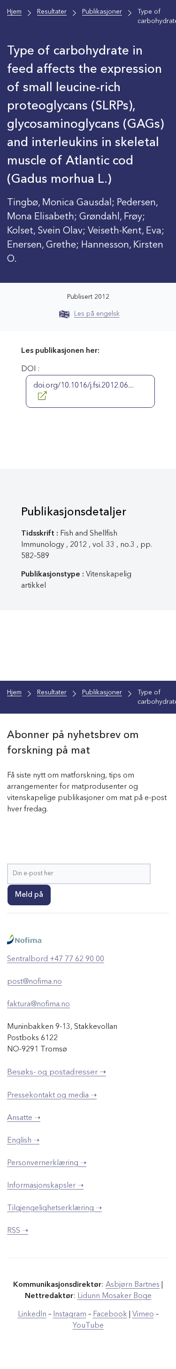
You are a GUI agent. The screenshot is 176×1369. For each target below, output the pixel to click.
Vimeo (143, 1314)
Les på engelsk (97, 314)
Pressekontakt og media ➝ (52, 1095)
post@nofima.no (34, 982)
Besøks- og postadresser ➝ (56, 1072)
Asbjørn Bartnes (133, 1285)
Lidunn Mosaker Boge (114, 1296)
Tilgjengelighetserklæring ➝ (54, 1208)
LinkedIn (32, 1314)
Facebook (110, 1314)
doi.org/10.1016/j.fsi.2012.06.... (83, 385)
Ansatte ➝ (23, 1118)
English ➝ (23, 1140)
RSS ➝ (17, 1231)
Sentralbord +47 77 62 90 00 (55, 959)
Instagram (69, 1314)
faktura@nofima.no (38, 1004)
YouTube (88, 1326)
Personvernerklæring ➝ (46, 1163)
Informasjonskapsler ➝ (45, 1186)
